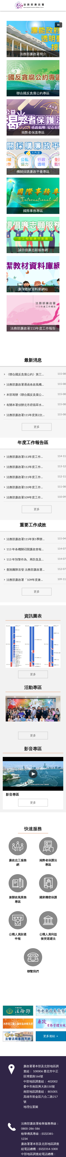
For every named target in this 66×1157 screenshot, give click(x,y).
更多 (37, 426)
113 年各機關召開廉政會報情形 (25, 549)
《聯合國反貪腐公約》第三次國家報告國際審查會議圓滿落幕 (25, 374)
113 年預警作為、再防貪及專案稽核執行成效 (25, 559)
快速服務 (33, 829)
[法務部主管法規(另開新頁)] (18, 1036)
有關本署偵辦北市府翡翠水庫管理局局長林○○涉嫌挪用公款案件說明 (25, 405)
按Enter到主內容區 (13, 2)
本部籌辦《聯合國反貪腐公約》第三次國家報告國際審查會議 (25, 394)
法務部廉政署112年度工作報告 (25, 467)
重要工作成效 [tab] (33, 525)
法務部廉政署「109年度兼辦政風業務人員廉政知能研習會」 (25, 579)
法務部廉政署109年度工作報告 (25, 497)
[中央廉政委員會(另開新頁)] (51, 1010)
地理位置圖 (30, 1106)
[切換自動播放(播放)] (58, 25)
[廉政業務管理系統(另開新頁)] (51, 1023)
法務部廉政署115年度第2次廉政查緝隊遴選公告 (25, 415)
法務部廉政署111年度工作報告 (25, 477)
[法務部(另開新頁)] (18, 1010)
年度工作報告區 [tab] (33, 443)
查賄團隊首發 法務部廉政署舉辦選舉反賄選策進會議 (25, 569)
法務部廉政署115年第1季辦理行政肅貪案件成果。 (25, 539)
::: (2, 14)
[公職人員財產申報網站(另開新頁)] (18, 1023)
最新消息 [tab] (33, 360)
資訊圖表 (33, 616)
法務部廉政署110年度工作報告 (25, 487)
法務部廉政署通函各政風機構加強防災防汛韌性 (25, 384)
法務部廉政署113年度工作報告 (25, 456)
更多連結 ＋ (51, 1036)
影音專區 (33, 749)
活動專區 (33, 687)
